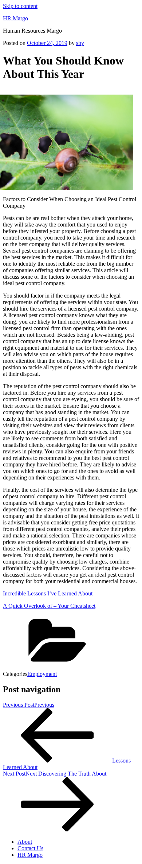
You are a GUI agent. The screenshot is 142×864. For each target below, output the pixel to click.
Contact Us (30, 848)
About (24, 842)
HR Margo (15, 18)
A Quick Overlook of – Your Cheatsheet (49, 606)
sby (80, 43)
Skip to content (20, 6)
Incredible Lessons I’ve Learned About (47, 593)
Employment (42, 674)
